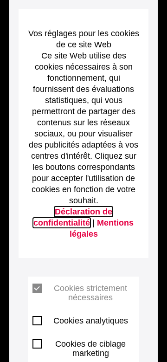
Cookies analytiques (90, 320)
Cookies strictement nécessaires (90, 293)
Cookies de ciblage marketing (90, 348)
